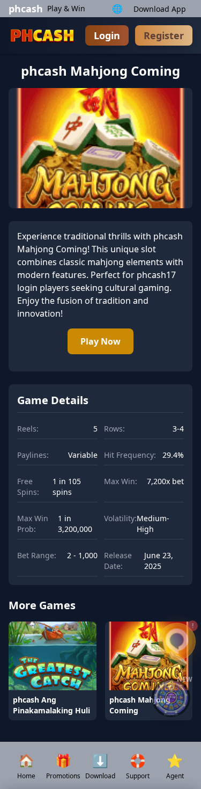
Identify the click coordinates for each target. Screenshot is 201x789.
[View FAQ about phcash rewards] (177, 641)
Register (164, 35)
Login (107, 35)
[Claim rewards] (171, 697)
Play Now (100, 341)
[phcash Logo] (43, 35)
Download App (159, 9)
